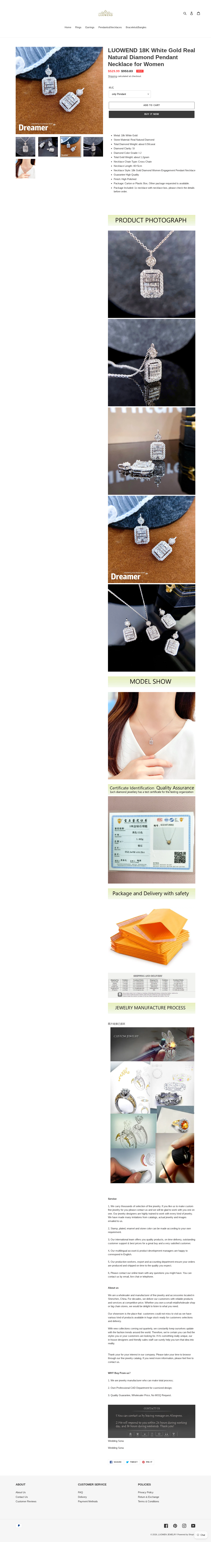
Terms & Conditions (148, 1501)
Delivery (82, 1497)
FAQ (80, 1492)
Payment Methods (88, 1501)
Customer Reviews (26, 1501)
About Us (21, 1492)
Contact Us (22, 1497)
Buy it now (151, 114)
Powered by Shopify (186, 1534)
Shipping (112, 76)
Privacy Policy (145, 1492)
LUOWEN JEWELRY (167, 1534)
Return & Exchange (148, 1497)
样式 (111, 87)
